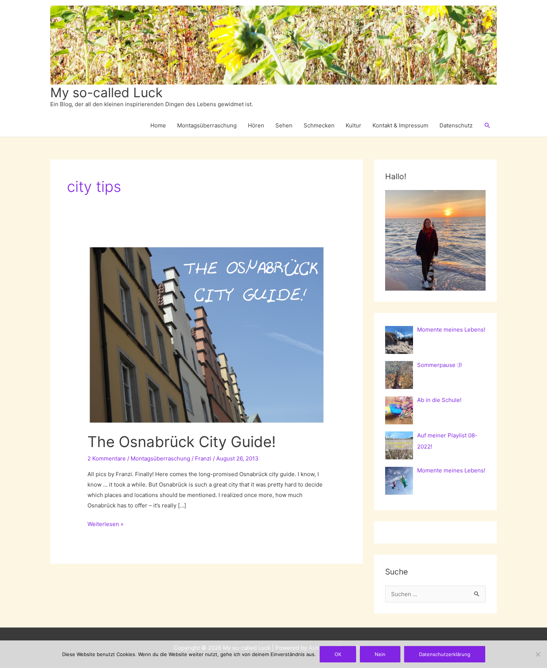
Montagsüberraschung (207, 125)
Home (158, 125)
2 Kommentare (106, 458)
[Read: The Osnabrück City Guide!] (206, 334)
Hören (256, 125)
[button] (487, 125)
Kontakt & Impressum (400, 125)
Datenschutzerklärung (444, 654)
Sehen (283, 125)
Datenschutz (456, 125)
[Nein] (537, 654)
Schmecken (319, 125)
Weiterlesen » (105, 524)
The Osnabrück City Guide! (181, 442)
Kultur (353, 125)
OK (338, 654)
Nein (380, 654)
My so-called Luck (106, 92)
